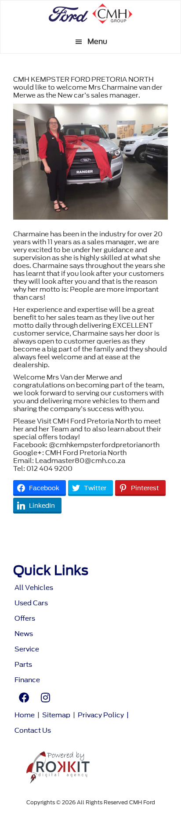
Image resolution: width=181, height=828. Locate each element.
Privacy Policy (101, 715)
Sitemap (56, 715)
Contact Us (32, 730)
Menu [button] (97, 41)
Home (24, 715)
